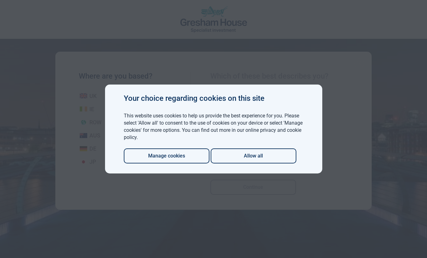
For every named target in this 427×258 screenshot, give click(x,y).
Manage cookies (166, 156)
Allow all (253, 156)
